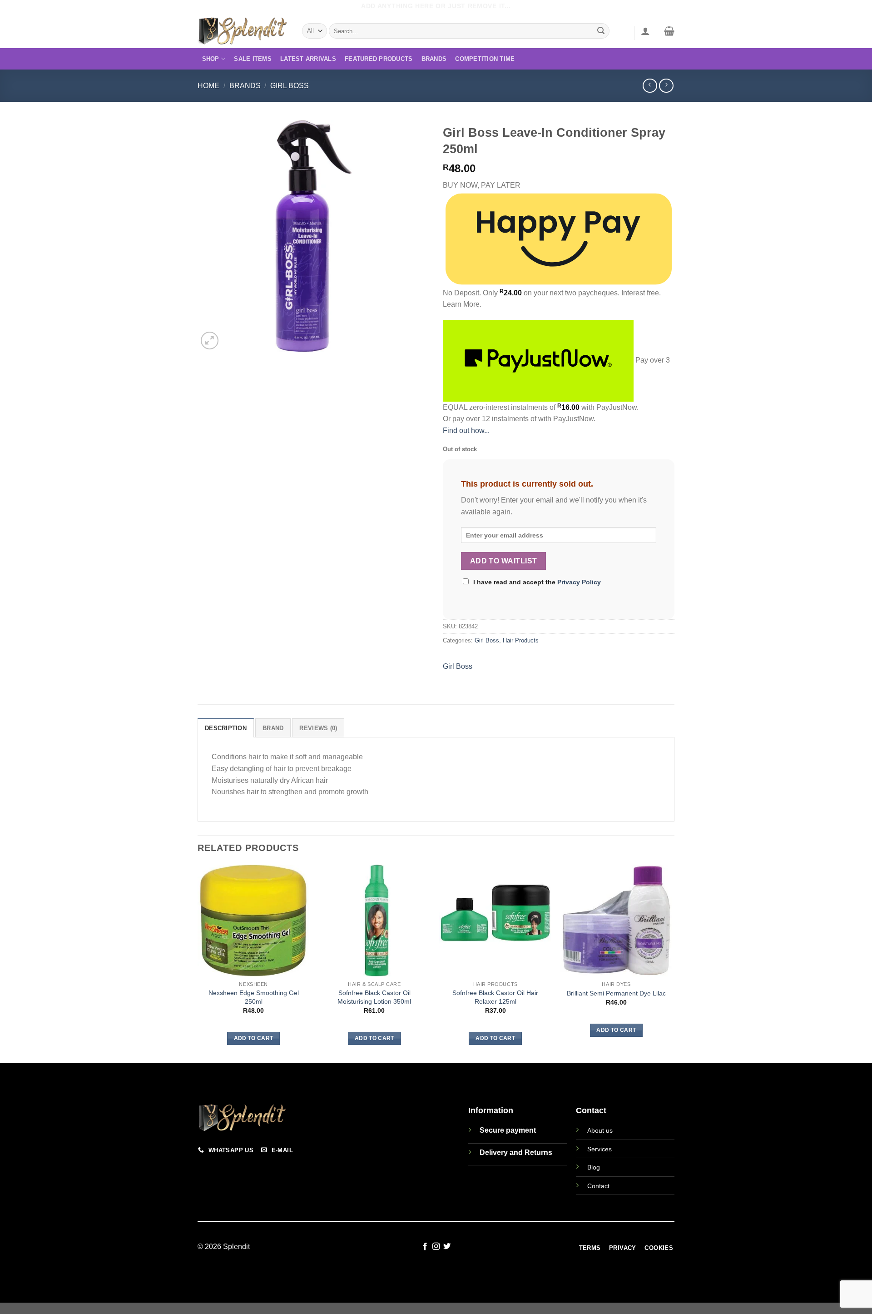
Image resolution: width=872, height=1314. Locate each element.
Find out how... (466, 430)
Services (599, 1149)
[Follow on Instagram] (436, 1247)
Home (208, 86)
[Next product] (650, 86)
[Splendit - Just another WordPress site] (243, 31)
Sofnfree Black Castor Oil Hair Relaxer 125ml (495, 997)
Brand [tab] (273, 728)
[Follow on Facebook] (424, 1247)
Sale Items (253, 58)
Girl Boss (289, 86)
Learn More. (462, 304)
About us (600, 1130)
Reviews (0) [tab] (318, 728)
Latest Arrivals (308, 58)
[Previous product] (666, 86)
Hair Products (521, 640)
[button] (645, 31)
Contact (598, 1186)
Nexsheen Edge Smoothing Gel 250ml (253, 997)
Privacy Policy (579, 582)
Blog (593, 1167)
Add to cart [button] (253, 1038)
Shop (210, 58)
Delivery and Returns (516, 1152)
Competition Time (485, 58)
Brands (434, 58)
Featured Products (378, 58)
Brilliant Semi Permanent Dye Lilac (616, 993)
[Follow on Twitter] (447, 1247)
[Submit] (601, 31)
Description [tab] (226, 728)
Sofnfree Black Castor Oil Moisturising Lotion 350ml (374, 997)
